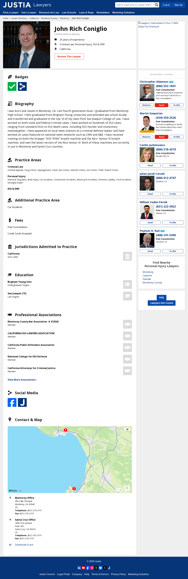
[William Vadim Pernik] (147, 211)
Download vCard (24, 544)
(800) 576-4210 (166, 149)
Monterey (64, 18)
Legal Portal (63, 574)
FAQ (161, 297)
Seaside (147, 279)
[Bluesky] (100, 568)
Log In (166, 5)
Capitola (147, 275)
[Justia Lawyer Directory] (17, 4)
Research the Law (49, 12)
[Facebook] (87, 568)
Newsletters (103, 12)
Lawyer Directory (19, 18)
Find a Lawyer (11, 12)
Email (161, 105)
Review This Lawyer (69, 56)
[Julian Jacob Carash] (147, 183)
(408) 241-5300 (166, 235)
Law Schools (69, 12)
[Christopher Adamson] (147, 91)
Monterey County (49, 18)
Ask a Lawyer (29, 12)
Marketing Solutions (123, 12)
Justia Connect (47, 574)
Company (77, 574)
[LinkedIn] (79, 568)
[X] (104, 568)
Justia (5, 18)
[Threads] (96, 568)
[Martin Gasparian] (147, 123)
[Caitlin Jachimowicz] (147, 154)
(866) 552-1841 (166, 86)
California (34, 18)
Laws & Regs (86, 12)
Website (146, 105)
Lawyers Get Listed (161, 303)
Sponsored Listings (161, 74)
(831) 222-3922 (166, 206)
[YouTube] (83, 568)
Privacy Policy (118, 574)
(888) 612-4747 (166, 178)
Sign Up (179, 5)
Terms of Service (100, 574)
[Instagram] (92, 568)
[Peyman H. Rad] (147, 240)
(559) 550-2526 (166, 118)
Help (86, 574)
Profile (176, 105)
